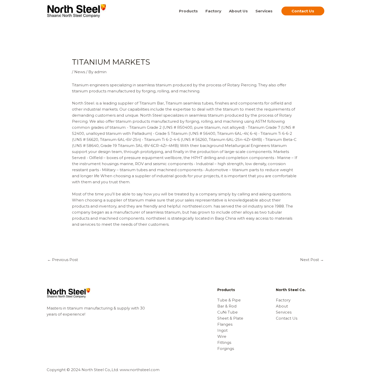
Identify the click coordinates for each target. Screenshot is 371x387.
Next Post (312, 259)
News (79, 71)
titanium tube (133, 169)
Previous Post (62, 259)
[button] (302, 11)
